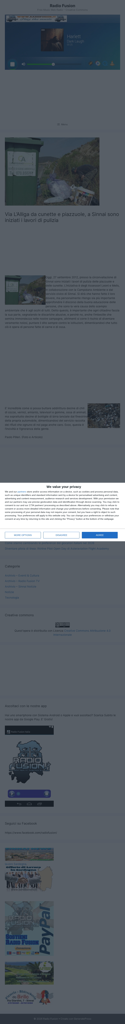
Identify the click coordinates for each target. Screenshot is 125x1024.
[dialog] (62, 512)
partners (22, 492)
